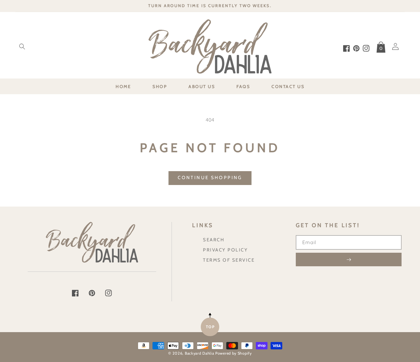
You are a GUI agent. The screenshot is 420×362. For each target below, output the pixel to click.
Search (213, 240)
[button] (22, 46)
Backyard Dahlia (199, 353)
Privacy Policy (225, 250)
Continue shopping (210, 177)
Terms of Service (229, 260)
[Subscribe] (349, 259)
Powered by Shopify (233, 353)
